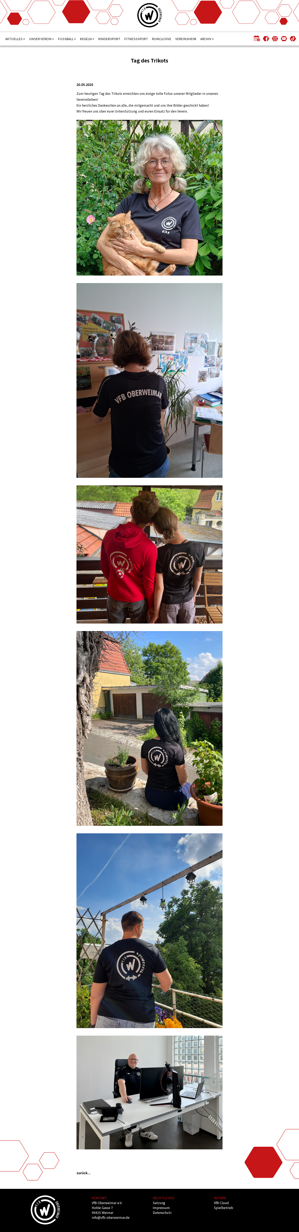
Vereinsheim (185, 39)
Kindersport (109, 39)
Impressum (161, 1207)
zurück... (83, 1172)
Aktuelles (14, 39)
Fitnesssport (136, 39)
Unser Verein (40, 39)
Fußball (65, 39)
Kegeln (86, 39)
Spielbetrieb (223, 1207)
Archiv (205, 39)
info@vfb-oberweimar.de (111, 1217)
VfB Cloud (221, 1202)
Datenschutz (162, 1212)
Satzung (159, 1202)
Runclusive (161, 39)
